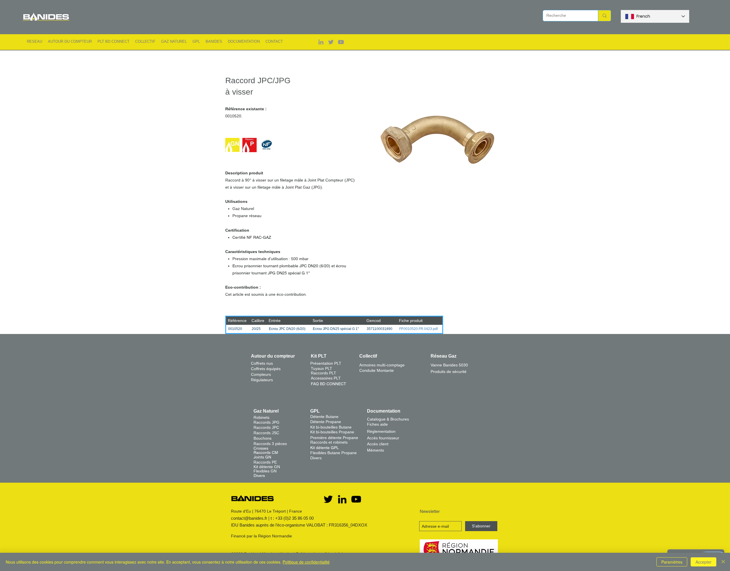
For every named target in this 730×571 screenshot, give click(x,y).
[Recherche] (604, 15)
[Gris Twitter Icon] (330, 42)
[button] (34, 41)
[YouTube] (356, 499)
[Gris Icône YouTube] (340, 42)
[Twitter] (328, 499)
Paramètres (671, 562)
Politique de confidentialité (306, 562)
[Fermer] (723, 561)
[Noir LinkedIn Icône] (342, 499)
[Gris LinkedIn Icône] (321, 42)
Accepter (703, 562)
